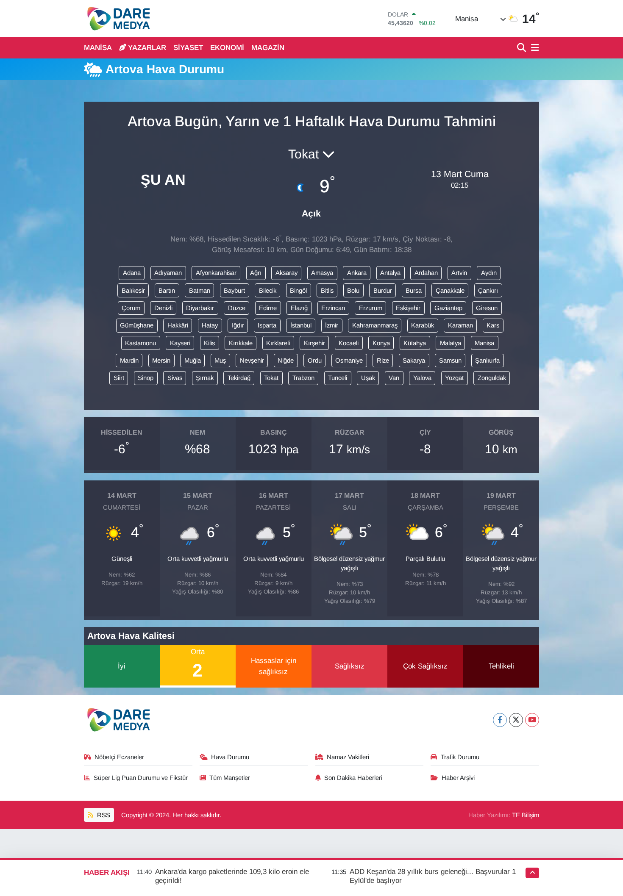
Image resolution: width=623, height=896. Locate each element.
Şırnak (205, 377)
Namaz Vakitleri (348, 757)
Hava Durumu (230, 757)
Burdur (382, 290)
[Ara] (522, 48)
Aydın (489, 272)
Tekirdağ (239, 377)
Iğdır (238, 325)
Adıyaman (168, 272)
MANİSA (98, 48)
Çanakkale (450, 290)
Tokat (271, 377)
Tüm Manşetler (229, 777)
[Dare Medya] (117, 18)
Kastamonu (140, 343)
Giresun (487, 308)
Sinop (145, 377)
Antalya (390, 272)
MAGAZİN (267, 48)
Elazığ (299, 308)
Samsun (450, 360)
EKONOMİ (227, 48)
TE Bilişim (525, 815)
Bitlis (327, 290)
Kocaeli (349, 343)
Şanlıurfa (487, 360)
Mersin (161, 360)
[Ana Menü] (534, 48)
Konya (381, 343)
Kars (493, 325)
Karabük (422, 325)
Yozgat (454, 377)
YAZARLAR (147, 48)
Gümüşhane (136, 325)
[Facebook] (500, 720)
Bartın (167, 290)
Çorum (131, 308)
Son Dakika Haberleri (353, 777)
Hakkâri (177, 325)
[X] (516, 720)
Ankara (357, 272)
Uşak (368, 377)
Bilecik (267, 290)
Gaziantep (448, 308)
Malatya (450, 343)
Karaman (460, 325)
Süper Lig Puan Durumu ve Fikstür (141, 777)
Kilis (209, 343)
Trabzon (303, 377)
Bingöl (298, 290)
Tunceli (337, 377)
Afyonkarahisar (216, 272)
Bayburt (234, 290)
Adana (132, 272)
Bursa (414, 290)
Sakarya (414, 360)
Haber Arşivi (458, 777)
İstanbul (301, 325)
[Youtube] (532, 720)
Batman (199, 290)
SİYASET (188, 48)
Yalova (422, 377)
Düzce (236, 308)
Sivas (174, 377)
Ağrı (255, 272)
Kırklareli (278, 343)
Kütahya (414, 343)
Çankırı (488, 290)
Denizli (163, 308)
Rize (383, 360)
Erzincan (333, 308)
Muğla (192, 360)
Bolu (353, 290)
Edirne (268, 308)
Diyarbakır (200, 308)
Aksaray (286, 272)
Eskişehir (408, 308)
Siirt (119, 377)
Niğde (286, 360)
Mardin (129, 360)
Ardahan (426, 272)
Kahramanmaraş (375, 325)
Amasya (322, 272)
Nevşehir (252, 360)
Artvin (459, 272)
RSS (102, 815)
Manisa (484, 343)
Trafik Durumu (460, 757)
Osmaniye (349, 360)
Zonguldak (492, 377)
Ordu (315, 360)
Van (394, 377)
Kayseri (180, 343)
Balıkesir (133, 290)
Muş (220, 360)
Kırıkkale (241, 343)
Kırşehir (314, 343)
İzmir (331, 325)
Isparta (267, 325)
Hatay (210, 325)
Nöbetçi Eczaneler (119, 757)
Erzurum (370, 308)
